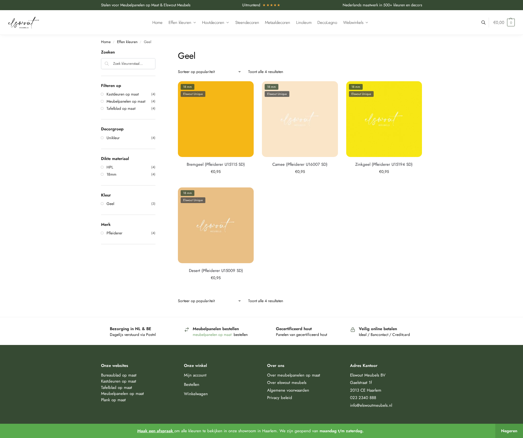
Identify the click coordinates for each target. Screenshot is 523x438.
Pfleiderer (114, 233)
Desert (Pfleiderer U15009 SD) (216, 271)
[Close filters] (157, 52)
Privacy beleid (279, 398)
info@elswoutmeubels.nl (371, 405)
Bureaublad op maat (118, 375)
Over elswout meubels (286, 383)
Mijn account (195, 375)
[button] (504, 22)
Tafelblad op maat (121, 108)
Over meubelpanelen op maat (293, 375)
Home (106, 41)
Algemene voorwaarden (288, 390)
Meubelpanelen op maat (126, 101)
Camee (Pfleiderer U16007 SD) (300, 164)
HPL (110, 167)
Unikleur (113, 138)
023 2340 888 (363, 398)
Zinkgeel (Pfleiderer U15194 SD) (384, 164)
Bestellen (191, 384)
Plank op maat (113, 400)
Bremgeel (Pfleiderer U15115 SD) (216, 164)
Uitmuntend (261, 5)
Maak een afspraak (155, 431)
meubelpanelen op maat (213, 334)
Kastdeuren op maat (123, 94)
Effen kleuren (127, 41)
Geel (110, 203)
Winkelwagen (196, 394)
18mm (111, 174)
